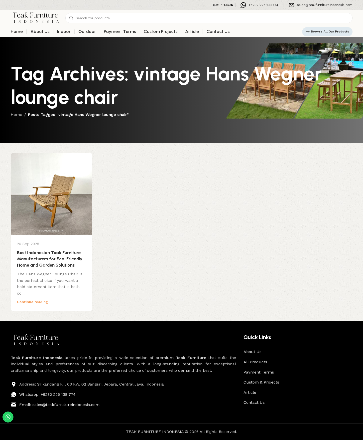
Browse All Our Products (330, 31)
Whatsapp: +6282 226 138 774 (47, 394)
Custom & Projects (261, 382)
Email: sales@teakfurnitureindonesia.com (59, 404)
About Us (252, 351)
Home (16, 114)
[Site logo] (36, 17)
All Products (255, 362)
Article (249, 392)
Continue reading (32, 302)
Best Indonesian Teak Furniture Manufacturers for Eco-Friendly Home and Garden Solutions (49, 259)
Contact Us (254, 402)
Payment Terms (258, 372)
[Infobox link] (259, 5)
